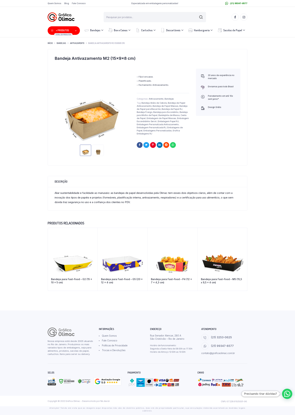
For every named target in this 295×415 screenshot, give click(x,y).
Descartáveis (173, 30)
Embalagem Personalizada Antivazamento (158, 124)
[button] (107, 381)
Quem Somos (54, 3)
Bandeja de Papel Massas (165, 106)
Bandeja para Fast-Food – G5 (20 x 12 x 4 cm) (122, 281)
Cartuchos (147, 30)
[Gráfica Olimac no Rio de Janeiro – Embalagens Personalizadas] (61, 17)
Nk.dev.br (105, 401)
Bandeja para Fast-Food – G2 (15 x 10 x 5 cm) (71, 281)
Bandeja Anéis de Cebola (154, 103)
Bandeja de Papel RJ (172, 109)
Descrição (61, 181)
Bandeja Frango (144, 112)
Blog (66, 3)
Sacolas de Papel (232, 30)
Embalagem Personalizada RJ (151, 127)
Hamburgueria (202, 30)
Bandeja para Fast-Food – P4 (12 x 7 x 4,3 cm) (171, 281)
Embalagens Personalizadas (157, 130)
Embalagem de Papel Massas (161, 118)
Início (50, 43)
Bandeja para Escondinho (166, 112)
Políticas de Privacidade (115, 345)
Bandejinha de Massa (169, 115)
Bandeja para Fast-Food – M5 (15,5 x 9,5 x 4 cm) (221, 281)
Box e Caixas (121, 30)
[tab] (61, 181)
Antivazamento (77, 43)
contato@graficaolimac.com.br (218, 353)
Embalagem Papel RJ (168, 121)
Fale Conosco (79, 3)
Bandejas (95, 30)
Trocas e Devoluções (113, 350)
